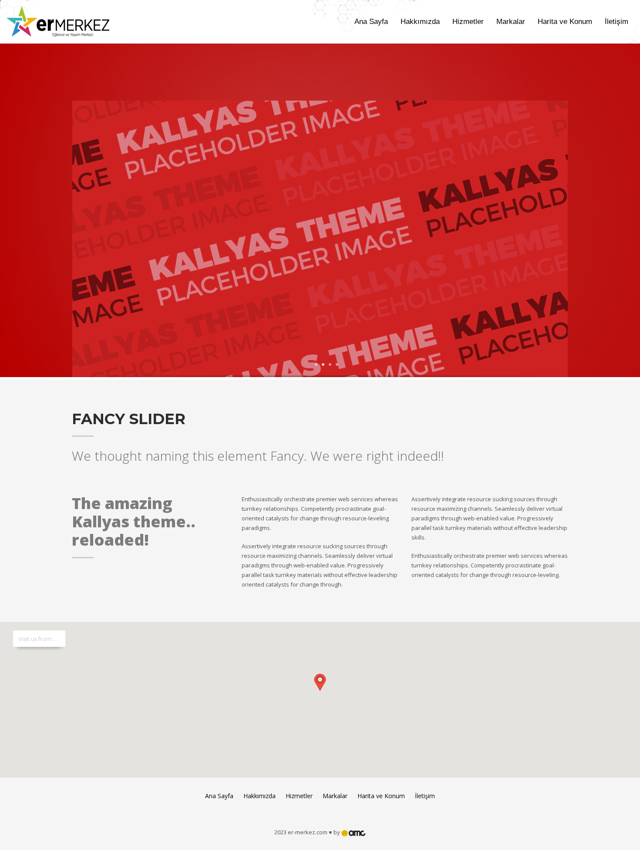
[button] (320, 691)
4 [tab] (336, 364)
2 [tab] (323, 364)
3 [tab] (330, 364)
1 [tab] (316, 364)
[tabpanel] (320, 240)
